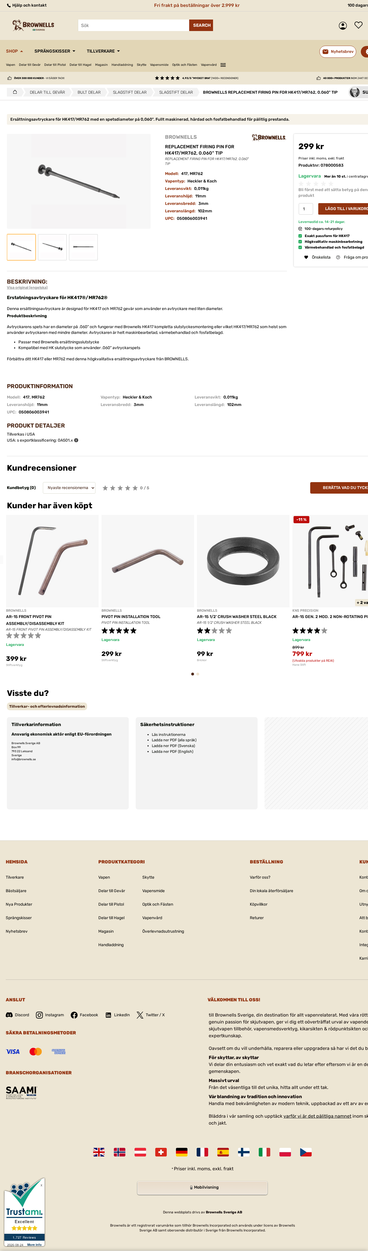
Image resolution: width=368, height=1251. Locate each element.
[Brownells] (269, 137)
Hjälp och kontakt (29, 5)
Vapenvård (209, 65)
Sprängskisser (52, 51)
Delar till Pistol (55, 65)
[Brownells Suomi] (244, 1152)
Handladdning (122, 65)
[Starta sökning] (201, 25)
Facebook (89, 1015)
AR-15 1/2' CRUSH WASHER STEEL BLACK (237, 616)
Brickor (202, 660)
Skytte (141, 65)
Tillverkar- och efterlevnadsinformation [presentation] (47, 706)
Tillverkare (101, 51)
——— (223, 64)
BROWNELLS (181, 137)
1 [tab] (194, 677)
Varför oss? (260, 877)
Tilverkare (15, 877)
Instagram (54, 1015)
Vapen (10, 65)
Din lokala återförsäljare (271, 890)
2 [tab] (199, 677)
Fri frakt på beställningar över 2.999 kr (197, 5)
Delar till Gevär (30, 65)
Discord (22, 1015)
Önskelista (360, 25)
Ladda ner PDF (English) (172, 751)
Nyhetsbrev (17, 931)
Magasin (101, 65)
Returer (257, 917)
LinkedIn (122, 1015)
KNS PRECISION (305, 611)
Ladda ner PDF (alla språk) (174, 740)
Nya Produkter (19, 904)
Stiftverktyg (14, 665)
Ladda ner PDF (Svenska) (173, 746)
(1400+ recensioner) (210, 78)
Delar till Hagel (80, 65)
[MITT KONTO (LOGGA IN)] (344, 25)
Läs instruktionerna (168, 734)
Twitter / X (155, 1015)
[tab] (47, 706)
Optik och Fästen (184, 65)
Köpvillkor (258, 904)
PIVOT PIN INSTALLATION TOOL (130, 616)
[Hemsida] (13, 92)
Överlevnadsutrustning (163, 931)
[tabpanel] (52, 590)
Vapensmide (159, 65)
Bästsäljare (16, 890)
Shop (12, 51)
